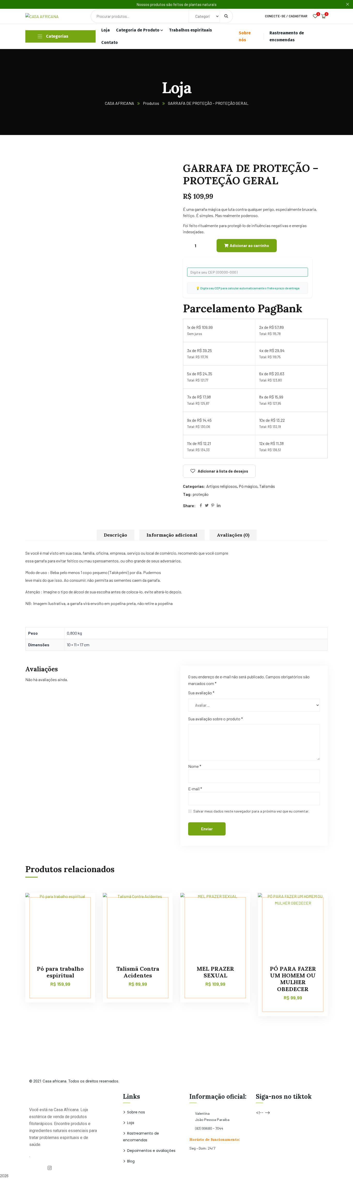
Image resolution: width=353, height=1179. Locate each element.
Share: (189, 505)
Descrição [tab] (115, 535)
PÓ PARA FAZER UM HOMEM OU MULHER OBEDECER (293, 979)
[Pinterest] (212, 506)
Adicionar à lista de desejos (223, 471)
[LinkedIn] (218, 506)
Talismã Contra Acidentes (137, 972)
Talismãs (267, 486)
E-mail (195, 788)
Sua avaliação (201, 692)
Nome (194, 766)
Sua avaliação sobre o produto (215, 718)
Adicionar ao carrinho (249, 245)
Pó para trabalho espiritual (60, 972)
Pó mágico (248, 486)
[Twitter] (207, 506)
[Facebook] (201, 506)
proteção (201, 494)
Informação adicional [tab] (172, 535)
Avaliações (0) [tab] (233, 535)
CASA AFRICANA (119, 103)
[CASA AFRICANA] (65, 16)
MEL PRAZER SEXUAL (215, 972)
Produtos (151, 103)
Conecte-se (275, 16)
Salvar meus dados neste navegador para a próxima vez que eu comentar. (251, 811)
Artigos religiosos (221, 486)
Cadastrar (298, 16)
